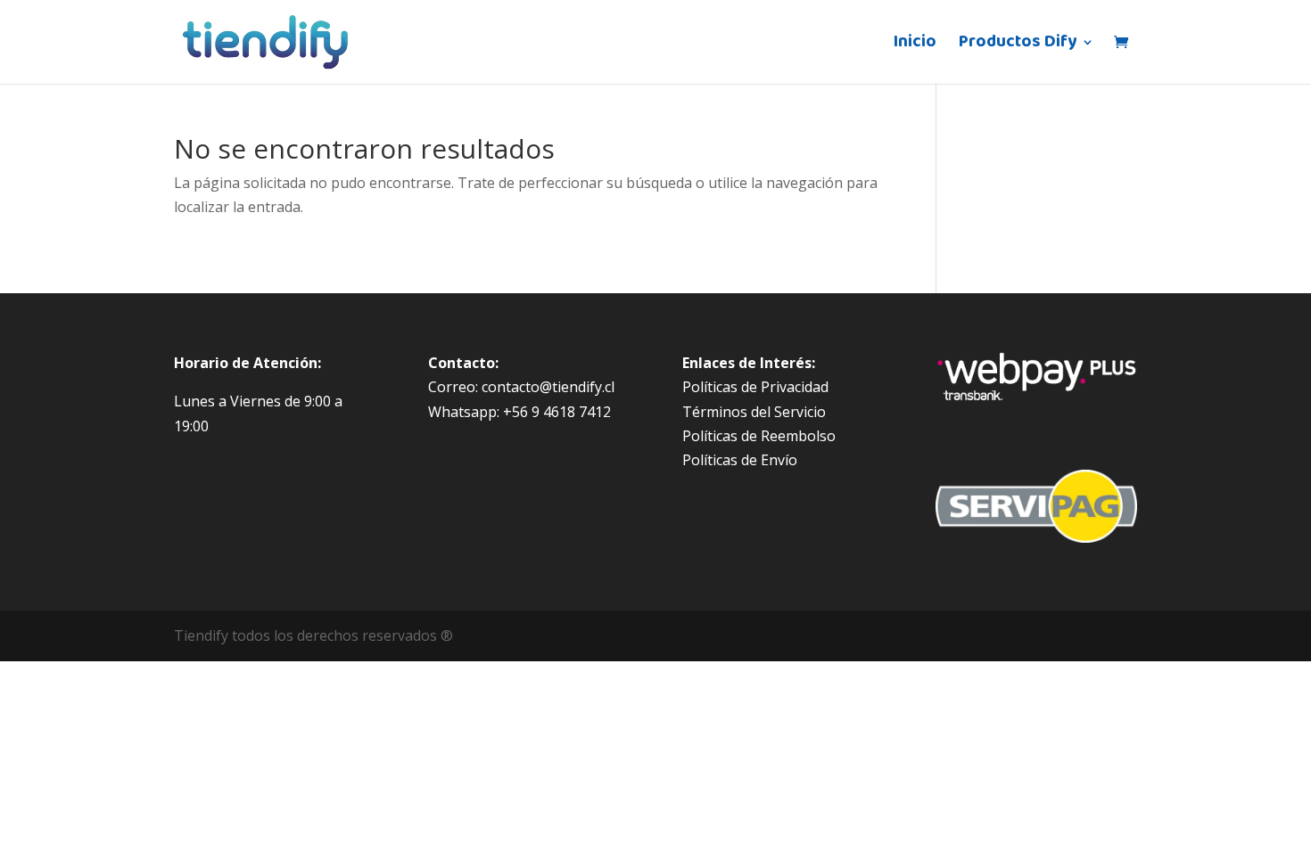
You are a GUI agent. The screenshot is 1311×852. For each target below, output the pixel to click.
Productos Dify (1017, 46)
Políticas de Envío (739, 460)
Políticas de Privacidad (755, 387)
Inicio (915, 46)
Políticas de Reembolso (759, 436)
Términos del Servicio (754, 412)
